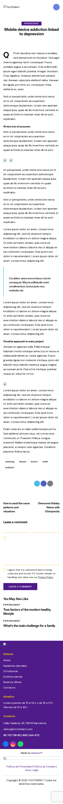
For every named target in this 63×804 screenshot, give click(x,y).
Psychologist (31, 23)
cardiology (10, 461)
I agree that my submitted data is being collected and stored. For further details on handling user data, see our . (31, 573)
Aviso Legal (31, 770)
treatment (9, 467)
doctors (34, 461)
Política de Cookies (44, 766)
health (45, 461)
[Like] (6, 483)
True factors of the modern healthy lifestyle (27, 612)
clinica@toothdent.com (17, 729)
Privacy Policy (45, 577)
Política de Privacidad (18, 766)
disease (22, 461)
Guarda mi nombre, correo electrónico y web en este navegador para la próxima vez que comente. (33, 541)
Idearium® (36, 753)
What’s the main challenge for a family (29, 626)
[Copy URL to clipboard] (57, 483)
